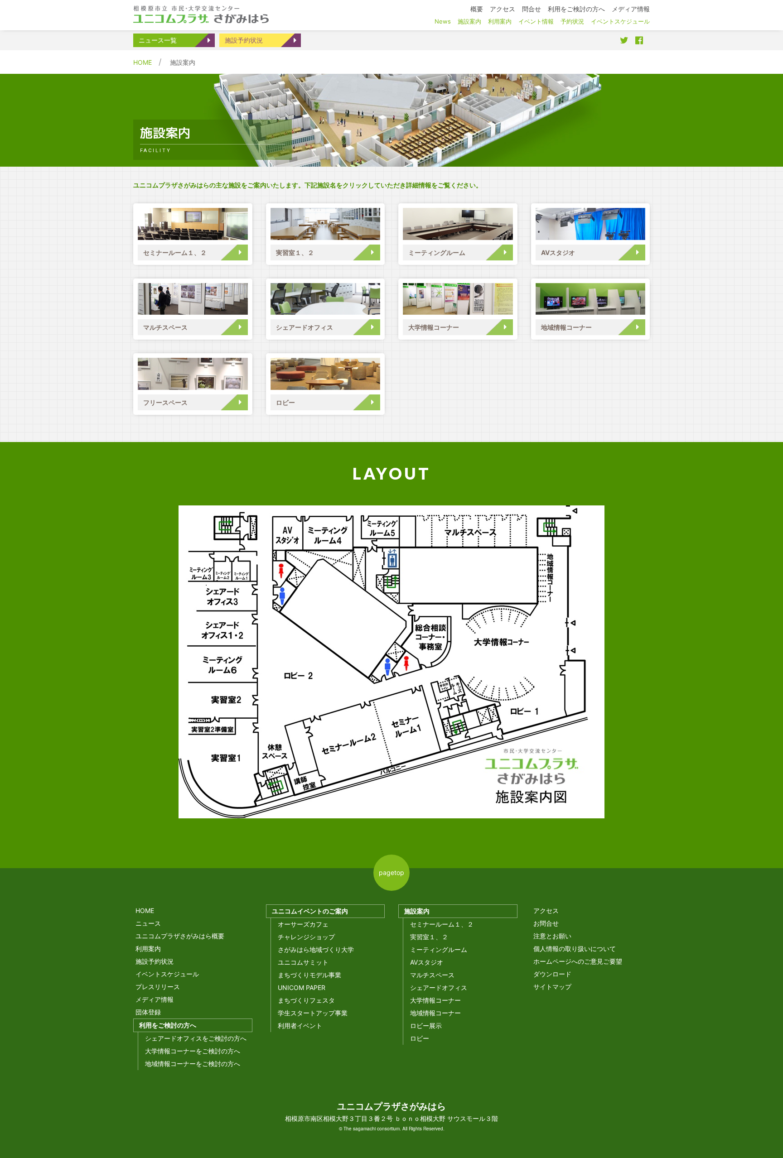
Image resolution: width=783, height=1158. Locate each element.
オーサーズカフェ (303, 924)
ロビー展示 (426, 1025)
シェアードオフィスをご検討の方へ (195, 1038)
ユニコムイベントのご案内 (310, 911)
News (443, 21)
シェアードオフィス (304, 327)
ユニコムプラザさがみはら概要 (179, 936)
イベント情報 (536, 21)
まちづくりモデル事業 (309, 975)
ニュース (148, 923)
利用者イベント (300, 1025)
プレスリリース (157, 986)
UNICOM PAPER (301, 987)
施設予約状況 (244, 40)
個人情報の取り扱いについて (574, 948)
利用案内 (148, 948)
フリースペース (165, 402)
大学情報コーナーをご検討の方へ (192, 1051)
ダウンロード (552, 974)
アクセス (546, 910)
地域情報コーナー (566, 327)
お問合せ (546, 923)
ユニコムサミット (303, 962)
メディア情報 (154, 999)
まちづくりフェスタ (306, 1000)
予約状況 (572, 21)
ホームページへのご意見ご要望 (577, 961)
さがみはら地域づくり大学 (316, 949)
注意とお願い (552, 936)
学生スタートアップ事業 (313, 1013)
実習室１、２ (295, 252)
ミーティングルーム (436, 252)
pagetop (391, 872)
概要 (476, 9)
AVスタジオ (558, 252)
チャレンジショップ (306, 937)
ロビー (285, 402)
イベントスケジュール (167, 974)
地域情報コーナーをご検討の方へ (192, 1063)
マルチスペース (165, 327)
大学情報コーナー (433, 327)
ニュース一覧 (158, 40)
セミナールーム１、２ (175, 252)
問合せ (531, 9)
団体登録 (148, 1012)
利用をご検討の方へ (167, 1025)
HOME (142, 62)
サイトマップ (552, 986)
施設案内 (417, 911)
